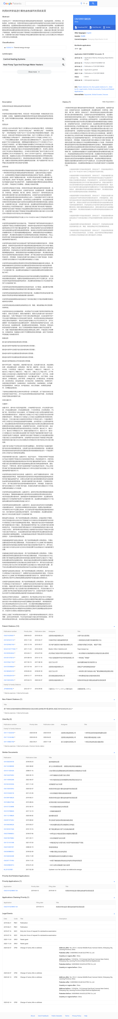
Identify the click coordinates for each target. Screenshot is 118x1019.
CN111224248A (9, 737)
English (89, 33)
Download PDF (82, 27)
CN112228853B (9, 766)
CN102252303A (9, 784)
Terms (67, 1016)
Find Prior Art (96, 27)
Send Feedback (43, 1016)
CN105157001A (9, 658)
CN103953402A (9, 653)
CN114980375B (9, 742)
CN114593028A (9, 780)
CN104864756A (9, 802)
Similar (107, 27)
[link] (17, 47)
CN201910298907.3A (11, 890)
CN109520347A (9, 675)
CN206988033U (9, 851)
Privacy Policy (76, 1016)
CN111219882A (9, 815)
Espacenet (87, 94)
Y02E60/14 (9, 47)
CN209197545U (9, 820)
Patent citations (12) (84, 87)
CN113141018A (9, 842)
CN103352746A (9, 829)
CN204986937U (9, 865)
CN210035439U (9, 680)
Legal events (83, 89)
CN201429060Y (9, 635)
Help (85, 1016)
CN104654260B (9, 856)
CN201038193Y (9, 847)
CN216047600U (9, 775)
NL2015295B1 (8, 869)
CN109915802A (9, 797)
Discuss (105, 94)
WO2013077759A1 (10, 649)
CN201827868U (9, 838)
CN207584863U (9, 833)
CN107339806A (9, 667)
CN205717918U (9, 860)
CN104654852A (9, 824)
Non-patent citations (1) (100, 87)
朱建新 (83, 36)
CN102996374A (9, 644)
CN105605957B (9, 762)
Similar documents (94, 89)
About (33, 1016)
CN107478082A (9, 811)
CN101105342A (9, 771)
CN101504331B (9, 793)
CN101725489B (9, 806)
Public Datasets (57, 1016)
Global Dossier (97, 94)
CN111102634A (9, 733)
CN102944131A (9, 640)
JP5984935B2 (8, 689)
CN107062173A (9, 662)
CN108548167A (9, 671)
